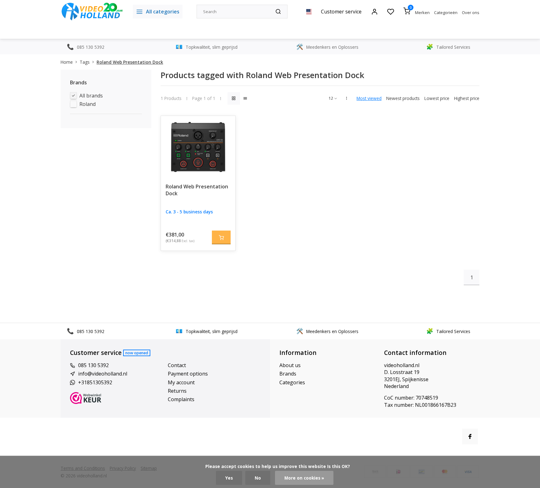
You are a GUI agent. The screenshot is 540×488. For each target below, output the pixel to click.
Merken (422, 12)
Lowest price (436, 98)
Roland (87, 104)
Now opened (136, 353)
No (258, 478)
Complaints (181, 399)
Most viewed (369, 98)
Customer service (341, 11)
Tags (85, 62)
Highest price (466, 98)
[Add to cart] (221, 237)
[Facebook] (470, 436)
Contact (177, 365)
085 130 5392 (93, 365)
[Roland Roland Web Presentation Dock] (198, 147)
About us (290, 365)
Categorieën (446, 12)
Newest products (403, 98)
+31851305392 (95, 382)
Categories (292, 382)
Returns (177, 390)
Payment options (188, 373)
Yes (229, 478)
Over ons (470, 12)
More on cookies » (304, 478)
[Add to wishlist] (226, 125)
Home (67, 62)
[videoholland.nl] (92, 11)
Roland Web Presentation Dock (130, 62)
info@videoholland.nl (102, 373)
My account (181, 382)
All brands (91, 95)
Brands (287, 373)
